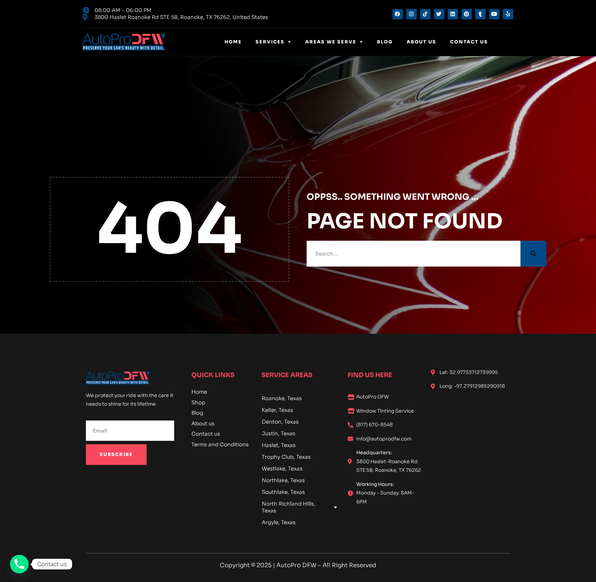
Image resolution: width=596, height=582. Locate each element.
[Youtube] (494, 14)
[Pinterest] (466, 14)
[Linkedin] (453, 14)
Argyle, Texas (279, 522)
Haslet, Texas (279, 445)
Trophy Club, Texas (286, 457)
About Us (421, 42)
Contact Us (469, 42)
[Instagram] (411, 14)
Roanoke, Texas (282, 398)
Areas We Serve (330, 42)
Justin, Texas (278, 433)
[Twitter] (439, 14)
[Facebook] (398, 14)
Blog (385, 42)
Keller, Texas (277, 410)
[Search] (533, 254)
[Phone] (19, 564)
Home (233, 42)
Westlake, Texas (282, 468)
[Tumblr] (480, 14)
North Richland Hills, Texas (288, 507)
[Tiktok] (425, 14)
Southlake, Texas (283, 492)
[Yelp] (508, 14)
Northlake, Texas (283, 480)
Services (270, 42)
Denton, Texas (280, 421)
